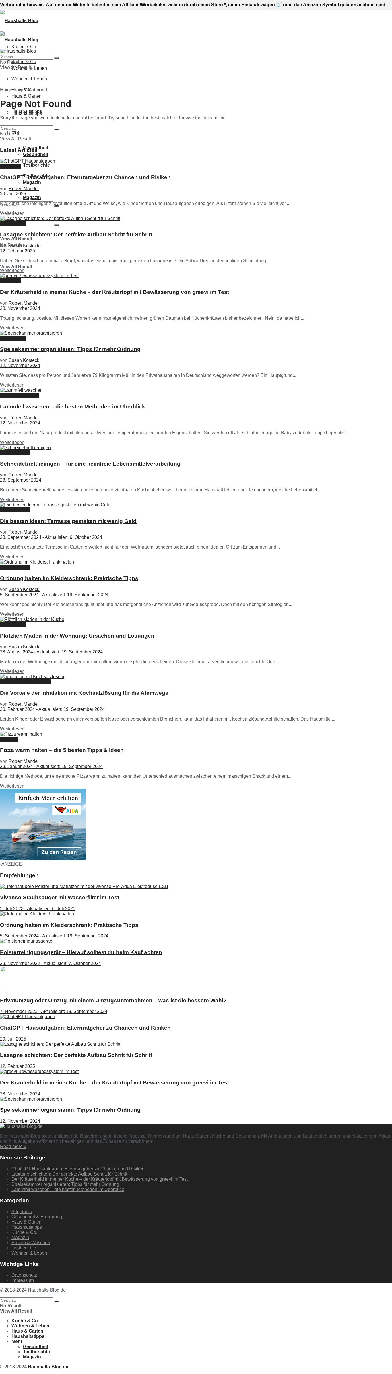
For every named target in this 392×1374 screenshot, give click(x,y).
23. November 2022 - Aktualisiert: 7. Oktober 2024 (50, 963)
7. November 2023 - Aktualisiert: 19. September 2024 (53, 1011)
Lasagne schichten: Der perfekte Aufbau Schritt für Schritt (76, 234)
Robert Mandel (24, 188)
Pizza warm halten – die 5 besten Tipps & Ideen (62, 750)
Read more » (13, 1146)
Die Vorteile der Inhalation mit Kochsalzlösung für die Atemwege (84, 693)
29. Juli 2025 (13, 193)
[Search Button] (56, 225)
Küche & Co (23, 61)
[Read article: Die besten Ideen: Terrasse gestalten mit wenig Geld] (196, 504)
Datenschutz (24, 1275)
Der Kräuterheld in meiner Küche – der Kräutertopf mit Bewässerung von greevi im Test (114, 292)
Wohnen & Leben (29, 78)
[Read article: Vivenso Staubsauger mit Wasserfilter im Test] (196, 886)
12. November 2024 (20, 365)
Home (6, 89)
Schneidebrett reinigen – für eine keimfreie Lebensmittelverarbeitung (90, 464)
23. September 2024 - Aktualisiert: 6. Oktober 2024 (51, 537)
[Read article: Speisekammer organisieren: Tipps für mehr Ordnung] (196, 333)
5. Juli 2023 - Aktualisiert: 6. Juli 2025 (37, 908)
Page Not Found (30, 89)
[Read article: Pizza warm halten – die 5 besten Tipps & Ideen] (196, 734)
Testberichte (36, 165)
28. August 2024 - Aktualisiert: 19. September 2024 (51, 651)
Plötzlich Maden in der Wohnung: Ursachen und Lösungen (77, 636)
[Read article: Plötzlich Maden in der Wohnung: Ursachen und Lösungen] (196, 619)
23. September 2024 (20, 480)
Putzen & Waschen (19, 395)
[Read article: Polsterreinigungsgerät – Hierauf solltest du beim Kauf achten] (196, 941)
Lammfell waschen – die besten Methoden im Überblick (72, 407)
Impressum (22, 1280)
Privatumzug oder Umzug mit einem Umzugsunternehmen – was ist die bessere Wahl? (113, 1000)
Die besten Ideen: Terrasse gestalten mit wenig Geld (68, 521)
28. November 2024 (20, 308)
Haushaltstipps (26, 113)
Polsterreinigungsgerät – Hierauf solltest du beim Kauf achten (81, 952)
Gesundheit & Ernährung (25, 681)
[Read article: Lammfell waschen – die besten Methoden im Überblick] (196, 390)
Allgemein (10, 166)
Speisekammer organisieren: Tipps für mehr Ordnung (70, 349)
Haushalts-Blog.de (47, 1290)
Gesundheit (35, 1346)
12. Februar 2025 (17, 250)
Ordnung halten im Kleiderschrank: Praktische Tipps (69, 578)
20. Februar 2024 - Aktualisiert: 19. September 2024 (52, 709)
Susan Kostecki (24, 245)
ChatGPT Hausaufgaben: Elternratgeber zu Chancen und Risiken (85, 177)
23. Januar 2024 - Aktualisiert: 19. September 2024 (51, 766)
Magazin (32, 182)
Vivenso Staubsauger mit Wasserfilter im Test (59, 897)
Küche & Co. (13, 223)
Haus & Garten (26, 96)
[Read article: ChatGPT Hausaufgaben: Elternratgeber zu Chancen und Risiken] (196, 161)
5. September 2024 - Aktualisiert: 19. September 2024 (54, 594)
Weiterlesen (12, 213)
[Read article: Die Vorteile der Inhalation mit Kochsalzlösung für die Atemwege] (196, 676)
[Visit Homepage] (19, 20)
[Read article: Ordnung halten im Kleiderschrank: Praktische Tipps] (196, 562)
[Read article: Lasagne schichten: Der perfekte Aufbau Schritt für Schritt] (196, 218)
